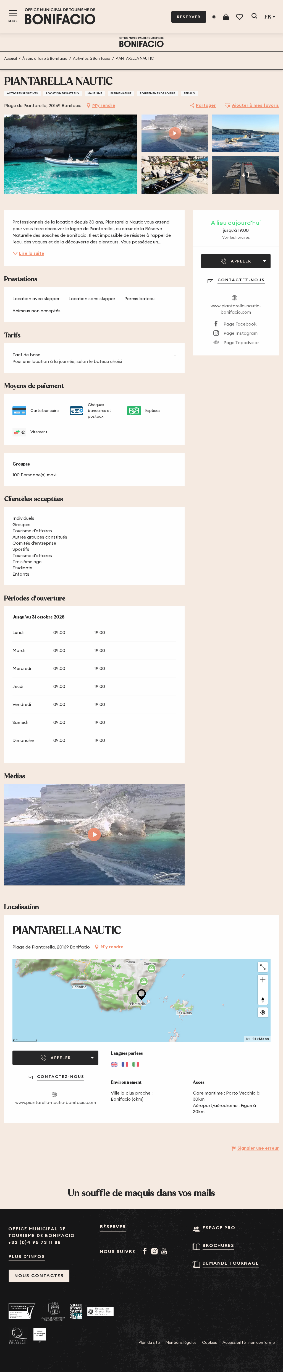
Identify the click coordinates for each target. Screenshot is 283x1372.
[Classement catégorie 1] (39, 1335)
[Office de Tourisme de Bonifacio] (60, 16)
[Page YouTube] (165, 1251)
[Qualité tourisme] (18, 1336)
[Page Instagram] (155, 1251)
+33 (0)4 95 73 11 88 (34, 1242)
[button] (254, 17)
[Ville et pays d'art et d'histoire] (76, 1311)
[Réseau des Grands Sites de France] (100, 1311)
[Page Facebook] (146, 1251)
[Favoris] (240, 17)
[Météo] (214, 17)
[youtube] (94, 834)
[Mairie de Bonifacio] (53, 1311)
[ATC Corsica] (22, 1311)
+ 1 (246, 175)
